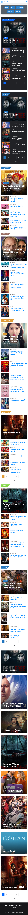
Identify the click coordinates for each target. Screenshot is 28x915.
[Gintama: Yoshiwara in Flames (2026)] (6, 77)
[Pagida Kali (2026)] (5, 456)
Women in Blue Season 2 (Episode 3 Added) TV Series (17, 298)
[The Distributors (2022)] (5, 403)
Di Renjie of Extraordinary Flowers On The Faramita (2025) (18, 518)
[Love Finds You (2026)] (6, 70)
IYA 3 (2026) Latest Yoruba (16, 636)
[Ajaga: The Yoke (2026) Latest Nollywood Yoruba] (4, 618)
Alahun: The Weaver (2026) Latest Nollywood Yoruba (18, 606)
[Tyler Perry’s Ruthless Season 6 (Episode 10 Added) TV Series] (5, 287)
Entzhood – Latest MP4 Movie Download (14, 912)
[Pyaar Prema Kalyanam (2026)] (5, 463)
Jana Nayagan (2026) (13, 887)
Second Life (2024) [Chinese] (16, 525)
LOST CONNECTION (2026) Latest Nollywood (18, 221)
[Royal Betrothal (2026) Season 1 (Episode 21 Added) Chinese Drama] (5, 546)
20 (22, 83)
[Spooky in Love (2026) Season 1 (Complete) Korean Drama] (14, 335)
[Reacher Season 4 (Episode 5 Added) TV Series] (5, 275)
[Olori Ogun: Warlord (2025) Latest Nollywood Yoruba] (5, 198)
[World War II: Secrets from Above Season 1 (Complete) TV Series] (5, 264)
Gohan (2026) (9, 851)
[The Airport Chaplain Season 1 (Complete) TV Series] (14, 248)
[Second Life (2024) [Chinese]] (5, 524)
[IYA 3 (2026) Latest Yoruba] (5, 635)
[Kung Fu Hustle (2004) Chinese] (5, 533)
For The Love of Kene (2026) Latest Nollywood (18, 228)
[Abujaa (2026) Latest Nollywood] (5, 598)
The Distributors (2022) (17, 400)
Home (6, 7)
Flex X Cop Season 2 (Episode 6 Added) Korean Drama (18, 352)
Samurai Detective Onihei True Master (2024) (18, 556)
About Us (14, 907)
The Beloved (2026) (18, 57)
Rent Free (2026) (10, 670)
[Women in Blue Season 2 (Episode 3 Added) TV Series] (5, 299)
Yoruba (18, 11)
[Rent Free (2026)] (14, 35)
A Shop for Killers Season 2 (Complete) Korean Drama (18, 365)
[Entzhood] (6, 1)
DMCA (14, 910)
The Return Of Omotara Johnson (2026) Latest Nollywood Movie (17, 629)
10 (18, 83)
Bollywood (5, 412)
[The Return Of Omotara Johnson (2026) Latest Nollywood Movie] (5, 628)
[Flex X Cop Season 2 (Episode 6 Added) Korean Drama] (5, 354)
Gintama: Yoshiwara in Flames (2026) (18, 77)
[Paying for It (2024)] (5, 206)
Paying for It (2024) (16, 206)
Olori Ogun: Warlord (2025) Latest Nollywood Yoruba (18, 200)
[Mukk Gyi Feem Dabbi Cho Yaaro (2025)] (5, 443)
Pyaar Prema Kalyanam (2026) (17, 463)
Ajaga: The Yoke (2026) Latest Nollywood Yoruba (18, 616)
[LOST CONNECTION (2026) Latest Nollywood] (5, 221)
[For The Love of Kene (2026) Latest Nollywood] (5, 227)
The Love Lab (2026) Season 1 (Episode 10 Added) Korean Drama (17, 389)
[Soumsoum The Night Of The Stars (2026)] (6, 50)
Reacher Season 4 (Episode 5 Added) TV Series (17, 273)
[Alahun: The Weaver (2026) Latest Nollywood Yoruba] (5, 607)
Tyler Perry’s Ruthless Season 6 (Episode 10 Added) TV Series (17, 286)
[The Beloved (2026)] (6, 57)
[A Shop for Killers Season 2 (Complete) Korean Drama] (5, 366)
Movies (5, 94)
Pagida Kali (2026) (16, 456)
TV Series (10, 11)
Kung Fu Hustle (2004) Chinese (17, 531)
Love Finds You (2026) (18, 70)
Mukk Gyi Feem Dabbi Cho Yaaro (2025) (18, 443)
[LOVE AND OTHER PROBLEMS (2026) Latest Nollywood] (5, 213)
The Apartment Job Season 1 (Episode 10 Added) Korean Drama (17, 377)
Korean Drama (6, 321)
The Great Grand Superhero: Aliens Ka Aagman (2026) (16, 471)
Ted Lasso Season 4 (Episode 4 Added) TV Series (17, 310)
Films (12, 7)
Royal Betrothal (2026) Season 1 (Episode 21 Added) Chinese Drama (17, 544)
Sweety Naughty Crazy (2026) (17, 450)
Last (16, 86)
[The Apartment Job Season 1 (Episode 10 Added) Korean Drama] (5, 378)
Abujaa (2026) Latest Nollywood (17, 598)
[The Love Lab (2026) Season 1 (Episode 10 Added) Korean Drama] (5, 391)
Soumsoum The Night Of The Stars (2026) (18, 51)
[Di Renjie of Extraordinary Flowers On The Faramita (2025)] (5, 516)
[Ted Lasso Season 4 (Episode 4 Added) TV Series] (5, 311)
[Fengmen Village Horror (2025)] (6, 64)
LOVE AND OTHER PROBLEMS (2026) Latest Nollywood (17, 214)
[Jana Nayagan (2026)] (14, 427)
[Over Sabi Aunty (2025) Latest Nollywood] (14, 182)
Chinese (4, 486)
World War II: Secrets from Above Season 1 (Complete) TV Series (18, 266)
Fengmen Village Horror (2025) (17, 64)
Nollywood (20, 7)
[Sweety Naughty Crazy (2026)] (5, 449)
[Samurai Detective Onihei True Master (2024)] (5, 558)
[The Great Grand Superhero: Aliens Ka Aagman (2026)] (5, 469)
